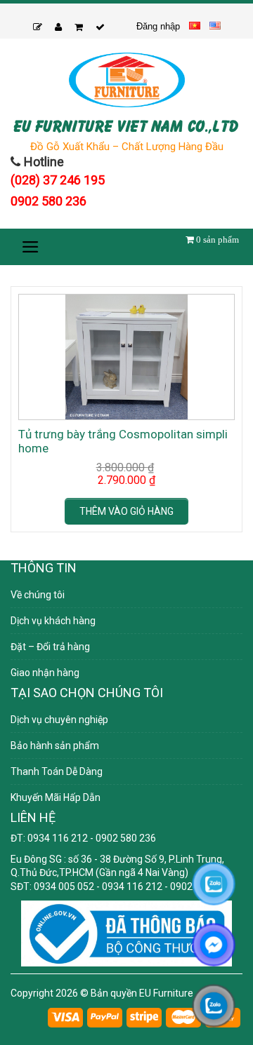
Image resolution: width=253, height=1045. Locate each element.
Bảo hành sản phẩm (55, 745)
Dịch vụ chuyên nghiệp (59, 719)
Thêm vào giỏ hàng (126, 511)
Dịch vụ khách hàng (53, 620)
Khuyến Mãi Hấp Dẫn (55, 797)
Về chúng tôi (38, 594)
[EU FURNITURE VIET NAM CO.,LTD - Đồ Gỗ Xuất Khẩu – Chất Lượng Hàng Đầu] (126, 80)
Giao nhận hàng (45, 672)
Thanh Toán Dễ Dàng (57, 771)
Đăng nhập (158, 26)
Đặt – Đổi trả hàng (50, 646)
